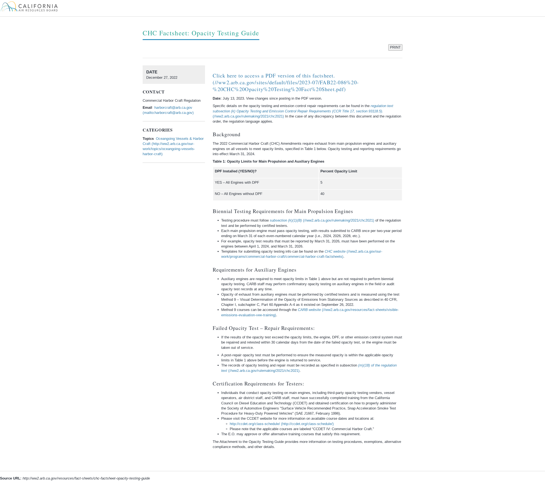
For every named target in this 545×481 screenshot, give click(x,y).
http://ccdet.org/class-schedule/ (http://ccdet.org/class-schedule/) (282, 424)
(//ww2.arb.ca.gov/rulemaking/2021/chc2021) (303, 111)
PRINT (395, 47)
